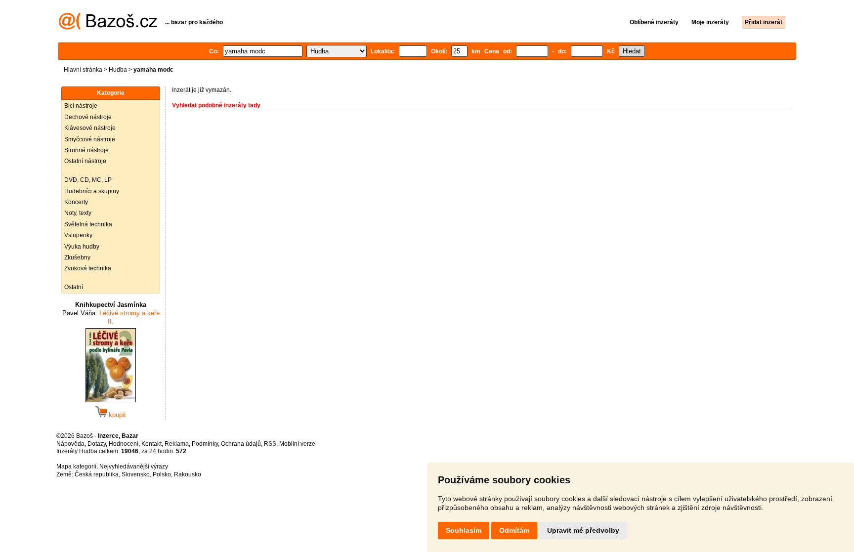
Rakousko (187, 474)
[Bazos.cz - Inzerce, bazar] (108, 27)
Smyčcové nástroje (89, 139)
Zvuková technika (87, 268)
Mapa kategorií (76, 466)
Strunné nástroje (86, 150)
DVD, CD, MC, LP (88, 179)
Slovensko (136, 474)
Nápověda (70, 443)
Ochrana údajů (241, 443)
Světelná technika (88, 224)
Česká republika (97, 474)
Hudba (118, 69)
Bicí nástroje (80, 105)
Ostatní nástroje (85, 161)
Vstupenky (78, 235)
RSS (270, 443)
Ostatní (73, 287)
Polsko (162, 474)
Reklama (177, 443)
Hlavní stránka (83, 69)
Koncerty (76, 202)
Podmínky (205, 443)
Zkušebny (77, 257)
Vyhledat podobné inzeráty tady (216, 105)
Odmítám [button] (514, 530)
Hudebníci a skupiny (91, 191)
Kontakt (151, 443)
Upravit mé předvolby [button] (583, 530)
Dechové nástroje (88, 117)
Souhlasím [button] (463, 530)
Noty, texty (77, 213)
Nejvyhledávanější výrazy (133, 466)
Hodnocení (123, 443)
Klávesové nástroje (90, 128)
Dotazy (96, 443)
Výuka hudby (81, 246)
